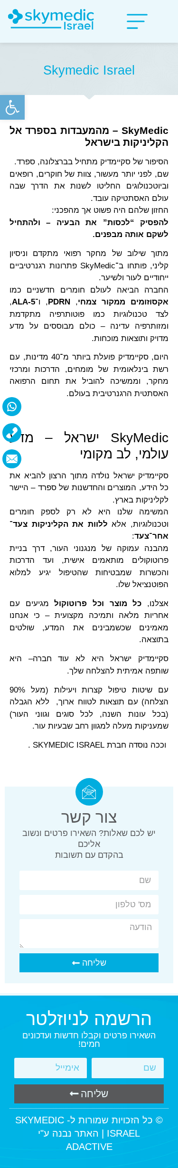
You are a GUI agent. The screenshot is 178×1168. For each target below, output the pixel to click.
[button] (12, 107)
